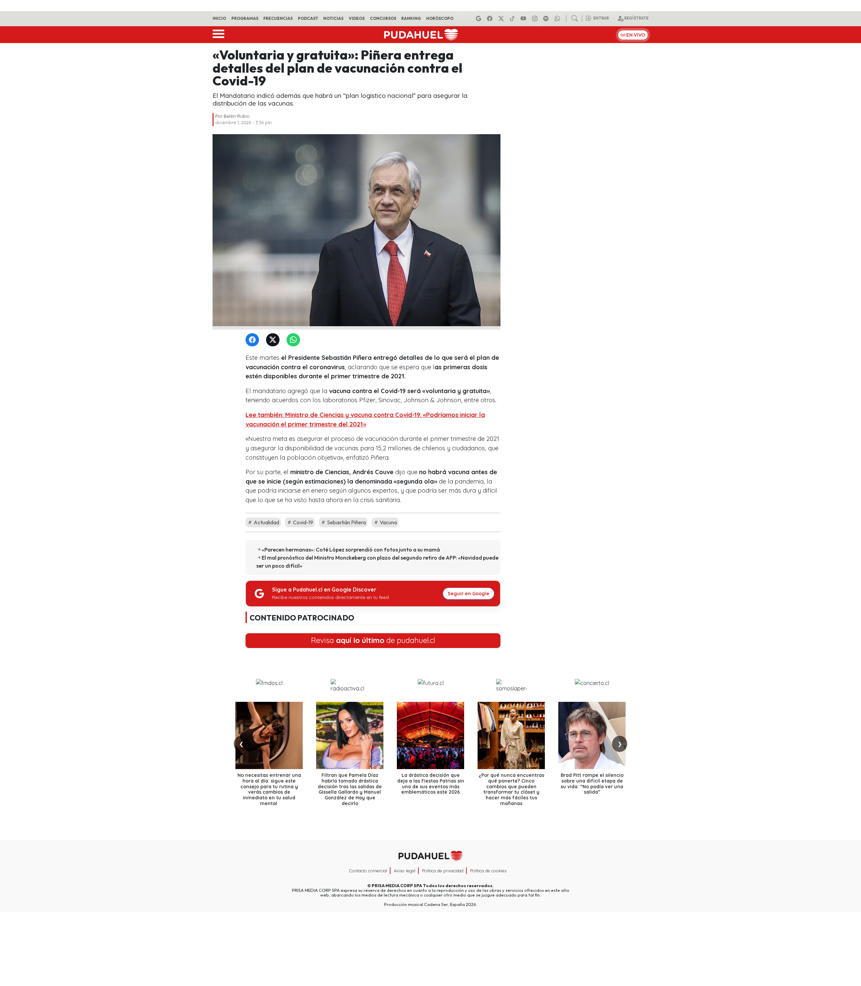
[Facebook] (490, 18)
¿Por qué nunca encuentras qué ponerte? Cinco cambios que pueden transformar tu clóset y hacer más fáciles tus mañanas (511, 789)
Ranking (411, 18)
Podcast (308, 18)
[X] (502, 18)
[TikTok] (513, 18)
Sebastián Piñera (346, 522)
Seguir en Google (468, 594)
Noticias (333, 18)
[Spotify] (547, 18)
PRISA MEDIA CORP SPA (397, 885)
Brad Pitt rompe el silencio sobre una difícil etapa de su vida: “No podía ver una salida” (592, 783)
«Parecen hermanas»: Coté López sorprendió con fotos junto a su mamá (351, 549)
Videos (357, 18)
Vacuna (388, 522)
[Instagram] (535, 18)
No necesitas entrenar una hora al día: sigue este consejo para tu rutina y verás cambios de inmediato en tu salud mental (269, 789)
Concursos (383, 18)
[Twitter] (274, 340)
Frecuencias (278, 18)
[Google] (479, 18)
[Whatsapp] (558, 18)
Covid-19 (302, 522)
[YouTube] (524, 18)
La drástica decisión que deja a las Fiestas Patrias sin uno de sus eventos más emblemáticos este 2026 (430, 783)
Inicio (219, 18)
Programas (244, 18)
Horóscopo (439, 18)
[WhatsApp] (295, 340)
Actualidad (266, 522)
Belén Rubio (237, 116)
